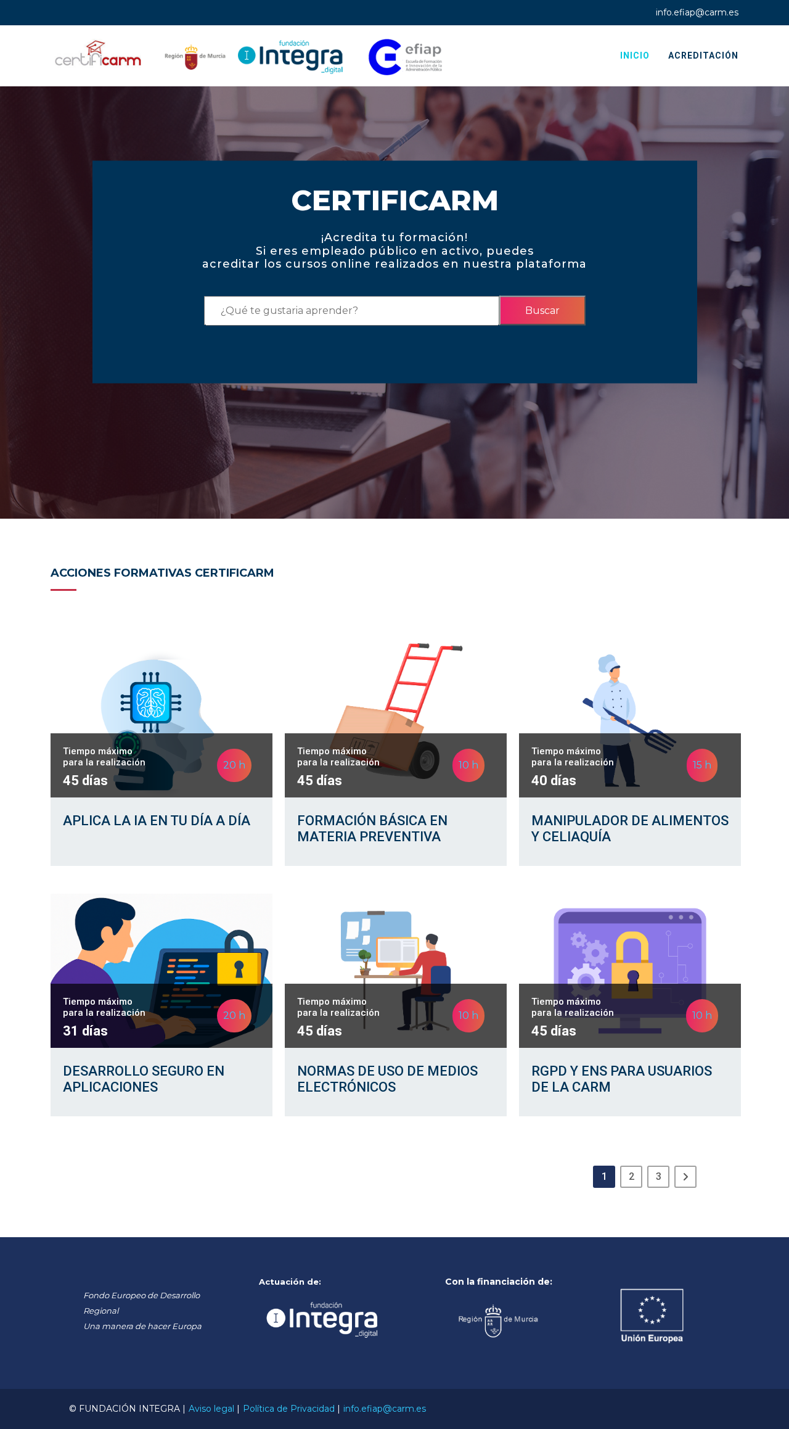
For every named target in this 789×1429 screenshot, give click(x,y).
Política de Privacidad (289, 1408)
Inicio (635, 55)
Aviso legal (211, 1408)
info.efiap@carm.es (697, 12)
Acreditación (703, 55)
